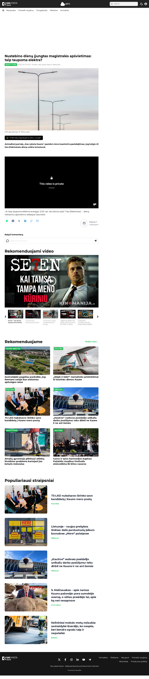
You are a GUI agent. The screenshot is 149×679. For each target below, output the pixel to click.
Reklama (54, 10)
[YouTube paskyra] (83, 659)
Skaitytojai (10, 65)
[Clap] (84, 223)
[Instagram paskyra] (71, 659)
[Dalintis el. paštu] (37, 221)
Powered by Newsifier (74, 670)
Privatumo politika (139, 662)
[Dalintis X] (19, 221)
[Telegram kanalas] (89, 659)
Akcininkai (123, 662)
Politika (59, 349)
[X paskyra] (59, 659)
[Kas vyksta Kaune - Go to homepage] (12, 658)
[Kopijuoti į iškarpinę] (31, 221)
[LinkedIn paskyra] (77, 659)
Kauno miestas (13, 349)
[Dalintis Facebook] (13, 221)
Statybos (56, 605)
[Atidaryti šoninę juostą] (3, 10)
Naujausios (11, 10)
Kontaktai (64, 10)
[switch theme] (141, 3)
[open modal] (145, 4)
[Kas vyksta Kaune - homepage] (12, 4)
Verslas (58, 390)
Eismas (54, 638)
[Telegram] (25, 221)
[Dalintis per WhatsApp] (7, 221)
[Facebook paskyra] (65, 659)
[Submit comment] (95, 240)
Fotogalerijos (41, 10)
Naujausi (125, 658)
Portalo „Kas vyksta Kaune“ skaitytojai (46, 65)
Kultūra (59, 430)
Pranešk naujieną (25, 10)
